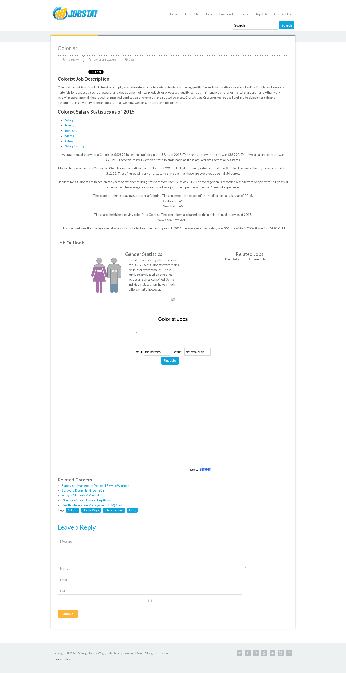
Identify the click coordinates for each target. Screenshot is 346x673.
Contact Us (282, 14)
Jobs (208, 14)
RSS (256, 653)
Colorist (68, 47)
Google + (264, 653)
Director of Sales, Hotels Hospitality (86, 500)
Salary (69, 120)
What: (139, 352)
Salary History (74, 146)
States (69, 136)
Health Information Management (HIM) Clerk (92, 505)
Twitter (239, 653)
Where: (178, 352)
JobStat (75, 59)
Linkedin (289, 653)
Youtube (281, 653)
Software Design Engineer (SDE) (83, 490)
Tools (244, 14)
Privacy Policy (61, 659)
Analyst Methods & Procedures (83, 495)
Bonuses (71, 131)
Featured (226, 14)
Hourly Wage (91, 510)
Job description (113, 510)
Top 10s (261, 14)
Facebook (248, 653)
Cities (69, 141)
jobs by (194, 469)
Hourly (69, 125)
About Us (191, 14)
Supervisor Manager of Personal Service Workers (95, 486)
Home (173, 14)
